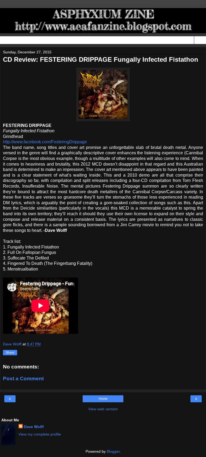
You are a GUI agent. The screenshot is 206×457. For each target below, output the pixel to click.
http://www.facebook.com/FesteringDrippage (45, 142)
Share (10, 352)
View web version (103, 409)
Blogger (113, 451)
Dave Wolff (34, 427)
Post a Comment (23, 378)
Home (103, 399)
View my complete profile (40, 434)
